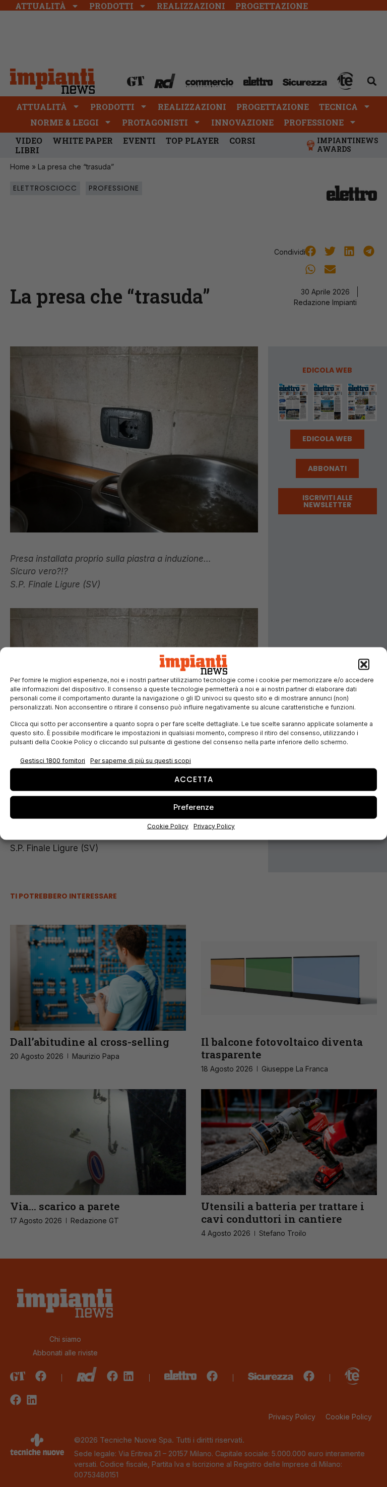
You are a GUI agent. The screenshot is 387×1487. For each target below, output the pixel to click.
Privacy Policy (214, 825)
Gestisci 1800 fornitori (52, 760)
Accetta (193, 779)
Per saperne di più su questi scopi (140, 760)
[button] (364, 665)
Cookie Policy (167, 825)
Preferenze (193, 807)
